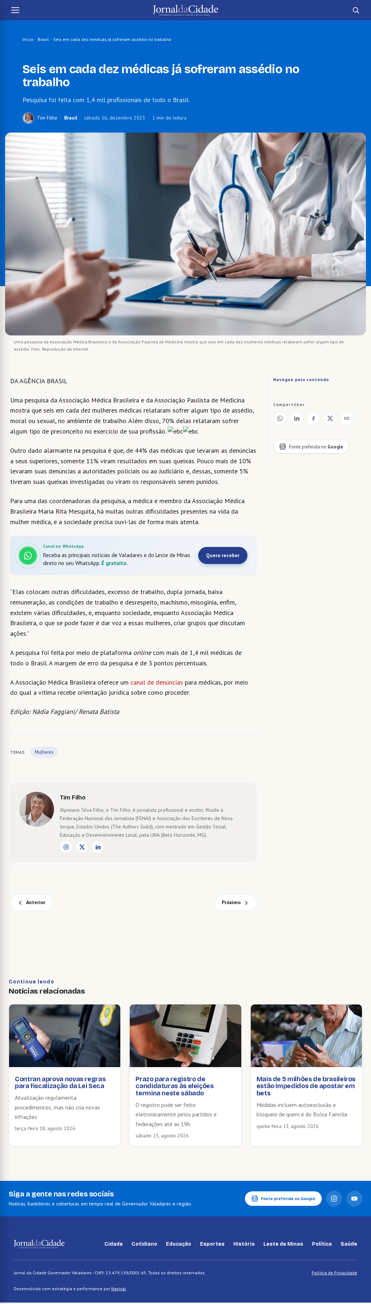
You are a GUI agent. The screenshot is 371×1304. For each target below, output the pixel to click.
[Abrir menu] (15, 10)
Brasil (43, 39)
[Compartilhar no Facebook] (313, 418)
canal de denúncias (156, 682)
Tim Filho (47, 117)
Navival (118, 1288)
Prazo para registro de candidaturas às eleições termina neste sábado (174, 1086)
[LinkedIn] (98, 847)
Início (27, 39)
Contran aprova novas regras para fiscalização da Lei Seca (60, 1082)
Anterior (35, 902)
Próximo (231, 902)
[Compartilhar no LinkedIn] (297, 418)
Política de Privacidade (334, 1272)
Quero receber (222, 555)
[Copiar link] (347, 418)
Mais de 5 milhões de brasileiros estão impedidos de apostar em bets (306, 1086)
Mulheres (44, 752)
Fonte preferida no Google (288, 1198)
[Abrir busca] (355, 10)
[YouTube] (354, 1199)
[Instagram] (66, 847)
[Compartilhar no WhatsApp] (280, 418)
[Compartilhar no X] (330, 418)
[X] (82, 847)
